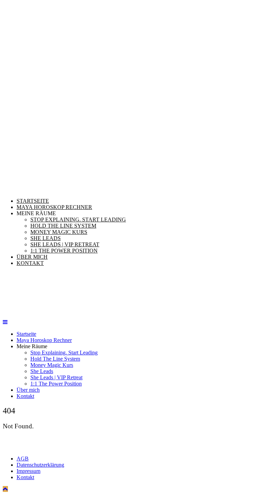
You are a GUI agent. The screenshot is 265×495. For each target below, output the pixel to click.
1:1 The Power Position (64, 251)
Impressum (28, 471)
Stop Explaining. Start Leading (78, 219)
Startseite (33, 201)
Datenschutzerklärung (40, 465)
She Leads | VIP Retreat (64, 244)
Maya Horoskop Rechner (54, 207)
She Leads (45, 238)
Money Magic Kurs (58, 232)
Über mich (32, 257)
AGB (23, 458)
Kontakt (30, 263)
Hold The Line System (63, 226)
